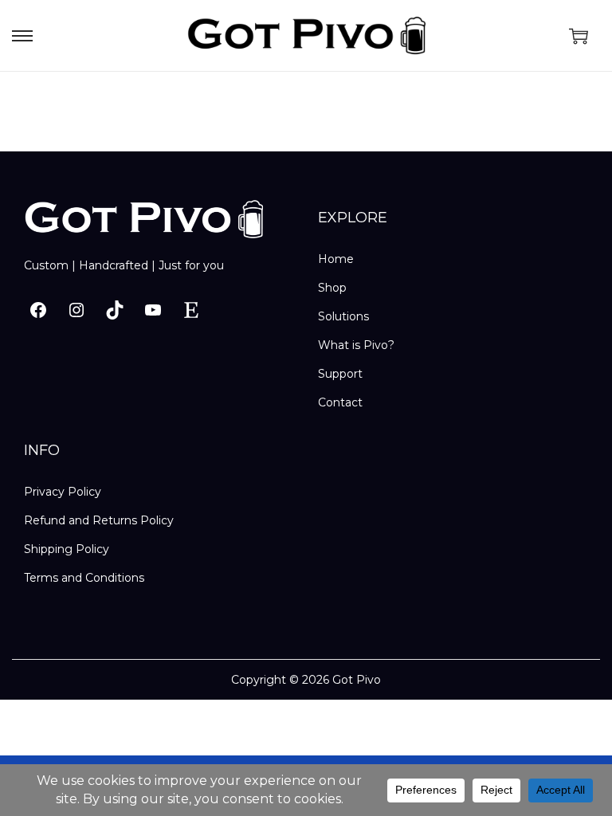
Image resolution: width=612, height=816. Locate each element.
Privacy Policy (62, 491)
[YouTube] (153, 310)
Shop (332, 287)
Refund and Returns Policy (99, 520)
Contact (340, 402)
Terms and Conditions (84, 578)
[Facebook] (38, 310)
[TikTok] (114, 310)
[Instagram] (76, 310)
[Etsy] (191, 310)
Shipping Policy (66, 549)
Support (340, 374)
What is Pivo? (356, 345)
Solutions (343, 316)
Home (336, 259)
